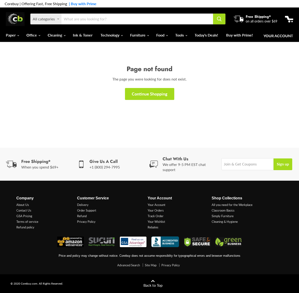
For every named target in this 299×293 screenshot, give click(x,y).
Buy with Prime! (239, 35)
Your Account (278, 36)
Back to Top (153, 285)
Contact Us (23, 210)
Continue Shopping (149, 93)
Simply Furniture (223, 216)
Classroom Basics (223, 210)
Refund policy (25, 227)
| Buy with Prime (81, 4)
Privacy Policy (86, 221)
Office (32, 35)
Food (160, 35)
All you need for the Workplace (232, 205)
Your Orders (156, 210)
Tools (180, 35)
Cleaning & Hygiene (225, 221)
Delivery (83, 205)
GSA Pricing (24, 216)
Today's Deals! (206, 35)
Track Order (156, 216)
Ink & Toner (83, 35)
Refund (82, 216)
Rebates (153, 227)
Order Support (86, 210)
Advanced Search (128, 265)
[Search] (219, 19)
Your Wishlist (156, 221)
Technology (110, 35)
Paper (11, 35)
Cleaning (55, 35)
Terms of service (27, 221)
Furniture (138, 35)
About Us (22, 205)
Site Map (151, 265)
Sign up (283, 164)
